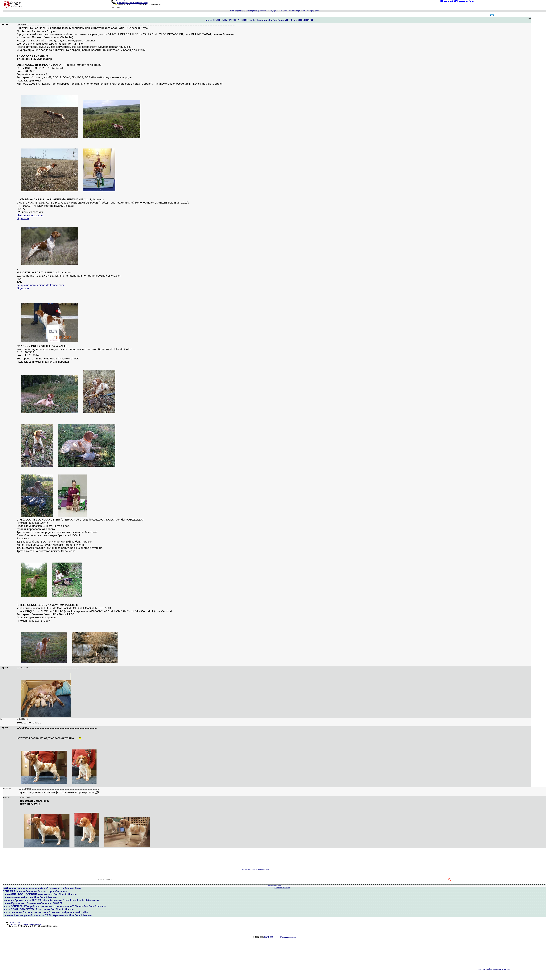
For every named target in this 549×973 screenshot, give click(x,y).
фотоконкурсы (305, 11)
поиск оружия (283, 11)
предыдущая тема (262, 869)
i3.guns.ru (23, 218)
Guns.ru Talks (121, 1)
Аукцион (315, 11)
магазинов (293, 11)
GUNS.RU (268, 937)
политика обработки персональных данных (494, 969)
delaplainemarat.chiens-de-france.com (40, 285)
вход (232, 11)
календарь (272, 11)
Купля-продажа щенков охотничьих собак (132, 3)
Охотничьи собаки (282, 888)
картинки (262, 11)
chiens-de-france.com (30, 215)
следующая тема (248, 869)
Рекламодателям (288, 937)
